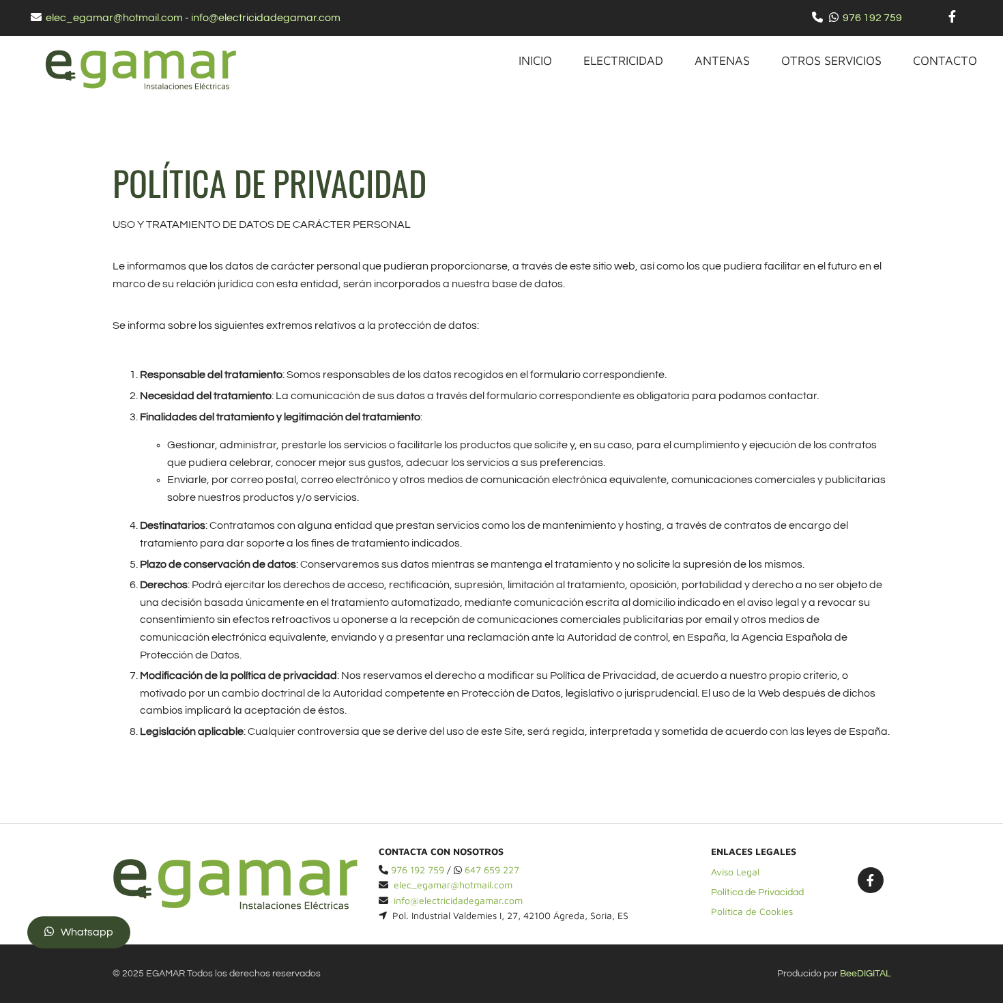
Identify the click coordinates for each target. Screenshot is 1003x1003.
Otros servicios (831, 60)
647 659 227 (492, 869)
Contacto (945, 60)
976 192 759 (872, 17)
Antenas (722, 60)
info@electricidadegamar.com (265, 17)
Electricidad (623, 60)
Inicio (535, 60)
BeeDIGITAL (865, 973)
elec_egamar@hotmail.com (114, 17)
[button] (78, 932)
